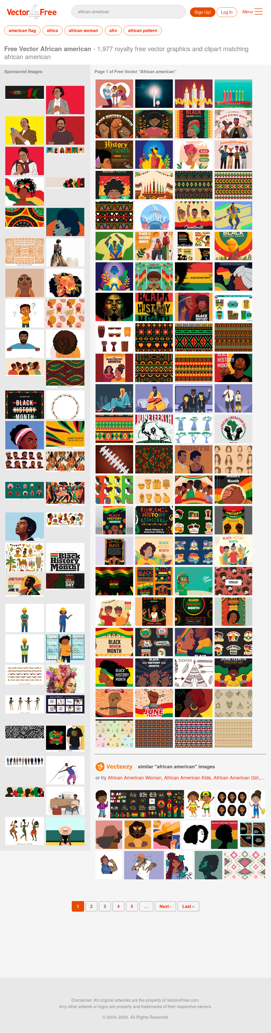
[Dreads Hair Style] (114, 490)
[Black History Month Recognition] (194, 459)
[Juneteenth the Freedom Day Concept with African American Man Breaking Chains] (154, 429)
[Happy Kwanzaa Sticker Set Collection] (194, 520)
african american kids (187, 777)
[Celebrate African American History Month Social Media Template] (194, 246)
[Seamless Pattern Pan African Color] (114, 215)
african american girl (236, 777)
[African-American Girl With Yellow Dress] (154, 154)
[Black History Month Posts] (154, 581)
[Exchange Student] (194, 398)
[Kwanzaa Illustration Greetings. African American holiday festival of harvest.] (154, 93)
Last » (188, 906)
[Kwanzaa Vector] (154, 215)
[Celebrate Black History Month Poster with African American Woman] (233, 276)
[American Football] (114, 459)
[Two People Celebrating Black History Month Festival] (114, 611)
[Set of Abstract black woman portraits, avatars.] (65, 161)
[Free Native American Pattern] (194, 733)
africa (52, 30)
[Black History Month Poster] (154, 520)
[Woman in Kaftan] (114, 398)
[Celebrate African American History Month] (114, 124)
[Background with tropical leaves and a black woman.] (65, 313)
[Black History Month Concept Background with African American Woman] (194, 276)
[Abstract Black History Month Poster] (194, 611)
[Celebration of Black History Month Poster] (114, 551)
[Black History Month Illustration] (233, 551)
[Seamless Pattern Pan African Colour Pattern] (194, 337)
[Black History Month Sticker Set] (194, 551)
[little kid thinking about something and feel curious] (24, 313)
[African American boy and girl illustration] (200, 804)
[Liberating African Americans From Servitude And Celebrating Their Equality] (154, 276)
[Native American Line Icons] (233, 703)
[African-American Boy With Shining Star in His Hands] (114, 276)
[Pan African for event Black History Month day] (154, 459)
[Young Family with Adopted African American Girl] (114, 93)
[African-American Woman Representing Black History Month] (194, 154)
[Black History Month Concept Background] (154, 551)
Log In (227, 12)
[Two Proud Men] (233, 368)
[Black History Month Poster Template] (114, 520)
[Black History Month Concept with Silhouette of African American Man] (154, 307)
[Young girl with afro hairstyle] (65, 344)
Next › (165, 906)
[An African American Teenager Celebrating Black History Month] (154, 246)
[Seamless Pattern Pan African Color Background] (233, 337)
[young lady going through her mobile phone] (24, 130)
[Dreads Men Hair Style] (233, 459)
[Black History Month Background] (114, 581)
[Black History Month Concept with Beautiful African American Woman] (233, 246)
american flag (22, 30)
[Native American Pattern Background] (233, 733)
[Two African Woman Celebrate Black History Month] (114, 368)
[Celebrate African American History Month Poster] (114, 154)
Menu (247, 11)
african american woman (134, 777)
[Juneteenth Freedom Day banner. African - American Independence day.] (65, 435)
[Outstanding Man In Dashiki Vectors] (233, 215)
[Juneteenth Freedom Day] (233, 672)
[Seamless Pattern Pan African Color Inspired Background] (114, 429)
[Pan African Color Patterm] (233, 185)
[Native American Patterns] (114, 733)
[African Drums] (114, 337)
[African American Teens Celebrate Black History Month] (233, 154)
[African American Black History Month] (154, 124)
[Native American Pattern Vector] (154, 733)
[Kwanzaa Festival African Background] (154, 185)
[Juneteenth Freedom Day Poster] (233, 520)
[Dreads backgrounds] (194, 581)
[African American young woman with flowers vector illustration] (179, 865)
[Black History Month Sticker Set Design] (233, 642)
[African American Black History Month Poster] (114, 185)
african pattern (142, 30)
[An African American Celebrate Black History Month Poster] (194, 307)
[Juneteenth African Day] (194, 215)
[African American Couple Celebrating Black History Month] (233, 124)
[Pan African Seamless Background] (194, 185)
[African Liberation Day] (233, 429)
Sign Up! (203, 12)
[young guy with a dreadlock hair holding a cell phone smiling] (65, 130)
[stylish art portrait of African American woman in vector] (65, 222)
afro (113, 30)
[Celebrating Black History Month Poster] (194, 703)
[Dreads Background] (233, 581)
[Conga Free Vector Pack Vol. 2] (233, 307)
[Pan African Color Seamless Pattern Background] (194, 368)
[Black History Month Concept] (194, 490)
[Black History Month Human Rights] (154, 672)
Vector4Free (32, 11)
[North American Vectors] (194, 672)
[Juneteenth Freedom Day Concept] (114, 703)
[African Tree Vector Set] (194, 429)
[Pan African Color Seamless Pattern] (154, 337)
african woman (83, 30)
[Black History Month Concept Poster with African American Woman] (114, 307)
